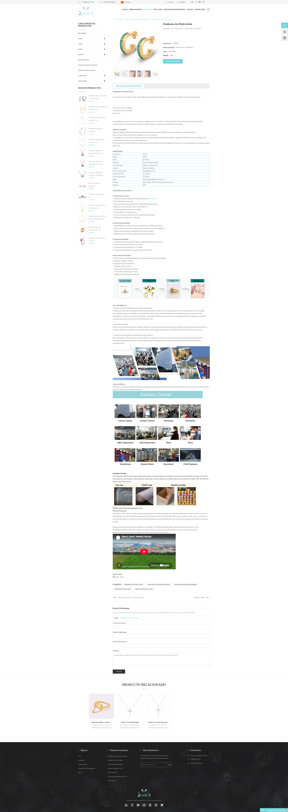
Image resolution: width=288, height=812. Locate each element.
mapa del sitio (82, 764)
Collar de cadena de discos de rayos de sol (97, 206)
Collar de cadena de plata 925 (117, 776)
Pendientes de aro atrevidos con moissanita (98, 97)
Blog (79, 772)
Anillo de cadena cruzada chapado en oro (102, 722)
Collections (82, 76)
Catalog (189, 9)
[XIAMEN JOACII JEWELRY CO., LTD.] (86, 10)
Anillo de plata (112, 772)
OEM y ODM (158, 9)
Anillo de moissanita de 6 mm (97, 195)
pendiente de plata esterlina (140, 19)
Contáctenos (199, 9)
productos (81, 760)
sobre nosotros (135, 9)
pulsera (81, 54)
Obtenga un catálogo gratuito (277, 810)
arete (126, 19)
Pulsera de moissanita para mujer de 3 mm (97, 119)
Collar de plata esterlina (115, 764)
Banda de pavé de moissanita (94, 184)
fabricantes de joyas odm (123, 589)
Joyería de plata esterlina (87, 65)
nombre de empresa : (120, 641)
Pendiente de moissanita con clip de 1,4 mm (98, 108)
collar (80, 44)
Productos (147, 9)
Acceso (170, 2)
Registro (183, 2)
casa (79, 756)
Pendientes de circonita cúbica (117, 756)
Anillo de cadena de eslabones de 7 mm (95, 228)
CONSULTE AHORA (173, 61)
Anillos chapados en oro (115, 768)
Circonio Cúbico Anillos (115, 760)
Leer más (91, 101)
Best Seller (82, 33)
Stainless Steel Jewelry (86, 70)
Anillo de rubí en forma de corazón (97, 239)
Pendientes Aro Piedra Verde (133, 584)
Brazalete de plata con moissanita (96, 130)
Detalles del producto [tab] (128, 86)
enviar (119, 671)
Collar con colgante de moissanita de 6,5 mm (96, 163)
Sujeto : (116, 618)
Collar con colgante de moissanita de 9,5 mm (96, 152)
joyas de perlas (83, 60)
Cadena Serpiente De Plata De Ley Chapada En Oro (97, 217)
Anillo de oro (112, 780)
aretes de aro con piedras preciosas (158, 584)
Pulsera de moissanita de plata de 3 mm (97, 141)
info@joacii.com (88, 2)
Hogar (125, 9)
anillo (80, 38)
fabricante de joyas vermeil (144, 589)
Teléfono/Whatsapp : (120, 632)
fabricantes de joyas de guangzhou (186, 584)
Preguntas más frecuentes (174, 9)
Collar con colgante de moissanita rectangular (96, 173)
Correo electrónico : (120, 623)
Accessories (82, 81)
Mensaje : (117, 651)
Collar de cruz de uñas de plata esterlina (159, 722)
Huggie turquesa (199, 597)
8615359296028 (109, 2)
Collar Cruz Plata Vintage (130, 722)
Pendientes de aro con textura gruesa (131, 597)
